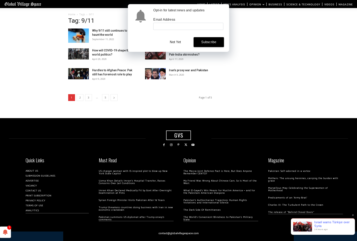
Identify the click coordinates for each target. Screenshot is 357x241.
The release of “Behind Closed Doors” (291, 212)
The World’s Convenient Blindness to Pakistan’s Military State (218, 218)
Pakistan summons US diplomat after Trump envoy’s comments (131, 218)
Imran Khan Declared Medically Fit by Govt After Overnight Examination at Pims (135, 192)
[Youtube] (193, 144)
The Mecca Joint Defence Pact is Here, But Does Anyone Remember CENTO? (217, 172)
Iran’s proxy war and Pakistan (188, 70)
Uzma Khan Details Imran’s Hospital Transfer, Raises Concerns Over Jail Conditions (132, 182)
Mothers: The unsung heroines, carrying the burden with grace (303, 179)
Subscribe (209, 42)
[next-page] (114, 97)
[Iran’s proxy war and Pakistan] (155, 73)
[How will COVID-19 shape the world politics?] (78, 53)
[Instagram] (171, 144)
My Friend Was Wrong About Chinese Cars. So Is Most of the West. (220, 182)
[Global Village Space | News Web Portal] (22, 4)
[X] (185, 144)
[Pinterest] (178, 144)
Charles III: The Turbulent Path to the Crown (295, 205)
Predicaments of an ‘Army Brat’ (287, 198)
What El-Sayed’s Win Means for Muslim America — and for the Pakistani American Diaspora (219, 192)
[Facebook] (164, 144)
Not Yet (175, 42)
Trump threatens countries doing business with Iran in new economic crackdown (136, 208)
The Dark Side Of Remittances (202, 210)
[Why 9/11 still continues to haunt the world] (78, 35)
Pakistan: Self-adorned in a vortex (289, 171)
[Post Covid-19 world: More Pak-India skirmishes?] (155, 53)
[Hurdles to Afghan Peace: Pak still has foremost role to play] (78, 73)
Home (71, 14)
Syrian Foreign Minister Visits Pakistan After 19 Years (132, 200)
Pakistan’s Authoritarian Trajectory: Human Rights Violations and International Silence (215, 201)
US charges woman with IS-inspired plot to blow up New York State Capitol (133, 172)
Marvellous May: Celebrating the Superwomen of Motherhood (298, 189)
